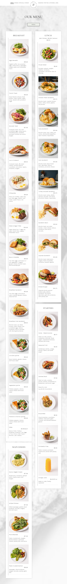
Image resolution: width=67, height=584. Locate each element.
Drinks (16, 2)
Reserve (40, 2)
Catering (52, 2)
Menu (12, 2)
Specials (21, 2)
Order (27, 2)
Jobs (56, 2)
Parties (46, 2)
